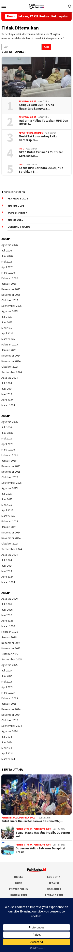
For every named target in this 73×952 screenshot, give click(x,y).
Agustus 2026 (9, 245)
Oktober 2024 (9, 366)
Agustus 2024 (9, 377)
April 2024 (7, 400)
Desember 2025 (10, 289)
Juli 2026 (6, 250)
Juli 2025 (6, 317)
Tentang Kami (54, 895)
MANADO (38, 132)
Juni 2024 (7, 389)
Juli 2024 (6, 383)
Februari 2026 (9, 278)
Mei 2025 (6, 328)
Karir (18, 883)
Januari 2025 (8, 350)
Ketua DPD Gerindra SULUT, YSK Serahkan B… (41, 169)
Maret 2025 (8, 339)
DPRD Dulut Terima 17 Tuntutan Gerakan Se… (41, 154)
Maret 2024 (8, 405)
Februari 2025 (9, 344)
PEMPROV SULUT (27, 101)
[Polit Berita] (36, 5)
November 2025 (10, 295)
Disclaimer (53, 889)
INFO (21, 148)
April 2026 (7, 267)
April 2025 (7, 333)
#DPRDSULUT (16, 205)
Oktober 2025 (9, 300)
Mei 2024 (6, 394)
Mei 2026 (6, 261)
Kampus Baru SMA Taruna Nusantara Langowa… (36, 106)
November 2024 (10, 361)
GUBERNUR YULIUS (19, 227)
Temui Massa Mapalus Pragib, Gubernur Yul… (43, 834)
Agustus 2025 (9, 311)
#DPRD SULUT (16, 220)
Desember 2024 (10, 355)
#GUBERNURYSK (17, 212)
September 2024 (11, 372)
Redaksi (53, 883)
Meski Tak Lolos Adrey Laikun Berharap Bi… (39, 138)
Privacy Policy (18, 889)
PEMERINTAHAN (9, 817)
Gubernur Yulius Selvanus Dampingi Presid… (40, 850)
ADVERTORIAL (26, 132)
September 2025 (11, 306)
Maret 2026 (8, 272)
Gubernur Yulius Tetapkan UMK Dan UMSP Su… (43, 122)
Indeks (18, 877)
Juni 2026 (7, 256)
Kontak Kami (18, 895)
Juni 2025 (7, 322)
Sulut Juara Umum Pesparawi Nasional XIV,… (32, 821)
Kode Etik (53, 877)
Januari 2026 (8, 283)
